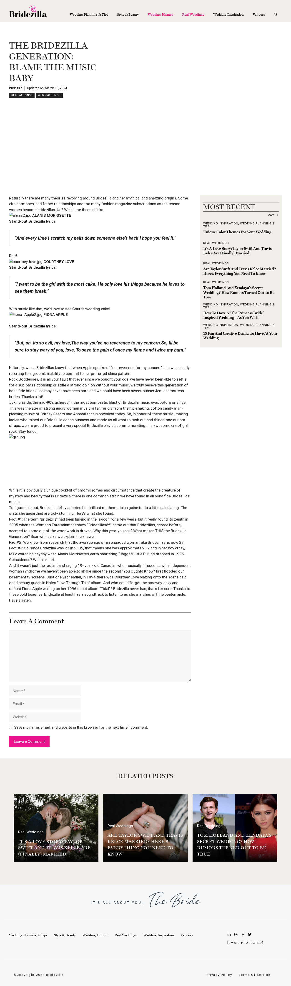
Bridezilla (15, 88)
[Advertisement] (145, 152)
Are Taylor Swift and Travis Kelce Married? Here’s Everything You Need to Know (239, 271)
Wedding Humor (160, 14)
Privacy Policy (219, 974)
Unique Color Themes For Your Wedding (237, 232)
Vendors (259, 14)
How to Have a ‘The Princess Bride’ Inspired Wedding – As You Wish (233, 315)
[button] (275, 14)
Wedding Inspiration (228, 14)
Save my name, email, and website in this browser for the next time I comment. (81, 727)
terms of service (255, 974)
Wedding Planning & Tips (89, 14)
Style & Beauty (128, 14)
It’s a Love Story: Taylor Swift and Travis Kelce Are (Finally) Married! (237, 250)
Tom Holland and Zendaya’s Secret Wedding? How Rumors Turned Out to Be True (238, 292)
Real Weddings (193, 14)
